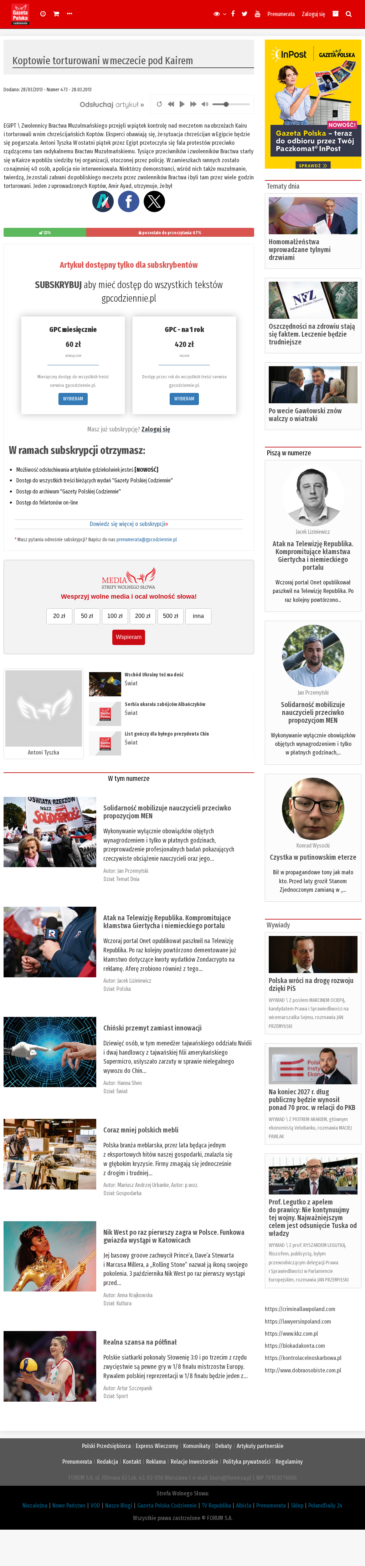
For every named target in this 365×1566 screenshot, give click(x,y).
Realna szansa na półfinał (140, 1342)
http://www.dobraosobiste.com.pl (303, 1370)
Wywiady (278, 925)
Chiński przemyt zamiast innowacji (152, 1028)
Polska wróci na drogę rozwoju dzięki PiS (311, 984)
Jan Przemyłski (132, 871)
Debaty (223, 1446)
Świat (131, 683)
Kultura (124, 1303)
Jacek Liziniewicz (134, 980)
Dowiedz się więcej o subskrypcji (129, 524)
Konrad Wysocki (313, 845)
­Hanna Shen (129, 1083)
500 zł (170, 616)
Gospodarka (129, 1193)
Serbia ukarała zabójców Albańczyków (165, 704)
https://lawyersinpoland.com (298, 1321)
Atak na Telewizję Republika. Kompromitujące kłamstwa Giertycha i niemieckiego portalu (167, 922)
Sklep (297, 1505)
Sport (122, 1396)
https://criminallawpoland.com (300, 1309)
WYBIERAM (73, 399)
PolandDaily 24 (325, 1505)
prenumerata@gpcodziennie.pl (147, 540)
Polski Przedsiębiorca (106, 1446)
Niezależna (34, 1505)
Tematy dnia (283, 186)
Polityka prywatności (247, 1461)
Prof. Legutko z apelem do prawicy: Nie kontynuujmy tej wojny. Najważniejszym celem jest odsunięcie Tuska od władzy (313, 1218)
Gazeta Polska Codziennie (167, 1505)
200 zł (142, 616)
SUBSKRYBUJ (58, 285)
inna (198, 616)
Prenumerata (281, 14)
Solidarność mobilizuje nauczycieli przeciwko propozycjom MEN (167, 812)
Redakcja (107, 1461)
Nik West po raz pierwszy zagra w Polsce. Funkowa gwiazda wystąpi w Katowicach (174, 1236)
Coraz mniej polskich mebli (141, 1130)
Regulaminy (289, 1461)
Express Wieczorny (157, 1446)
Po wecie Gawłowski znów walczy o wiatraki (305, 414)
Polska (123, 989)
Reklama (156, 1461)
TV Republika (216, 1505)
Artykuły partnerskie (260, 1446)
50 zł (87, 616)
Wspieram (129, 637)
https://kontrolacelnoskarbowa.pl (303, 1358)
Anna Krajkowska (135, 1295)
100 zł (115, 616)
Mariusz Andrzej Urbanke (143, 1185)
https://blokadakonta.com (295, 1346)
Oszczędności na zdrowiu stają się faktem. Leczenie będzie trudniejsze (312, 334)
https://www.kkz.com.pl (291, 1333)
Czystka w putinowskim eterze (313, 857)
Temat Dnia (127, 879)
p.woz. (192, 1185)
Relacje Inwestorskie (194, 1461)
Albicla (243, 1505)
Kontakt (132, 1461)
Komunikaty (196, 1446)
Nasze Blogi (118, 1505)
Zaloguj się (313, 14)
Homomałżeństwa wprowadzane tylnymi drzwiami (300, 249)
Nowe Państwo (69, 1505)
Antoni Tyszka (43, 752)
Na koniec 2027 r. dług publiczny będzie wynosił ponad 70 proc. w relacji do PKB (312, 1100)
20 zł (59, 616)
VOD (95, 1505)
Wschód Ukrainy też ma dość (154, 675)
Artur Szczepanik (134, 1388)
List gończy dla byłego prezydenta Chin (167, 734)
